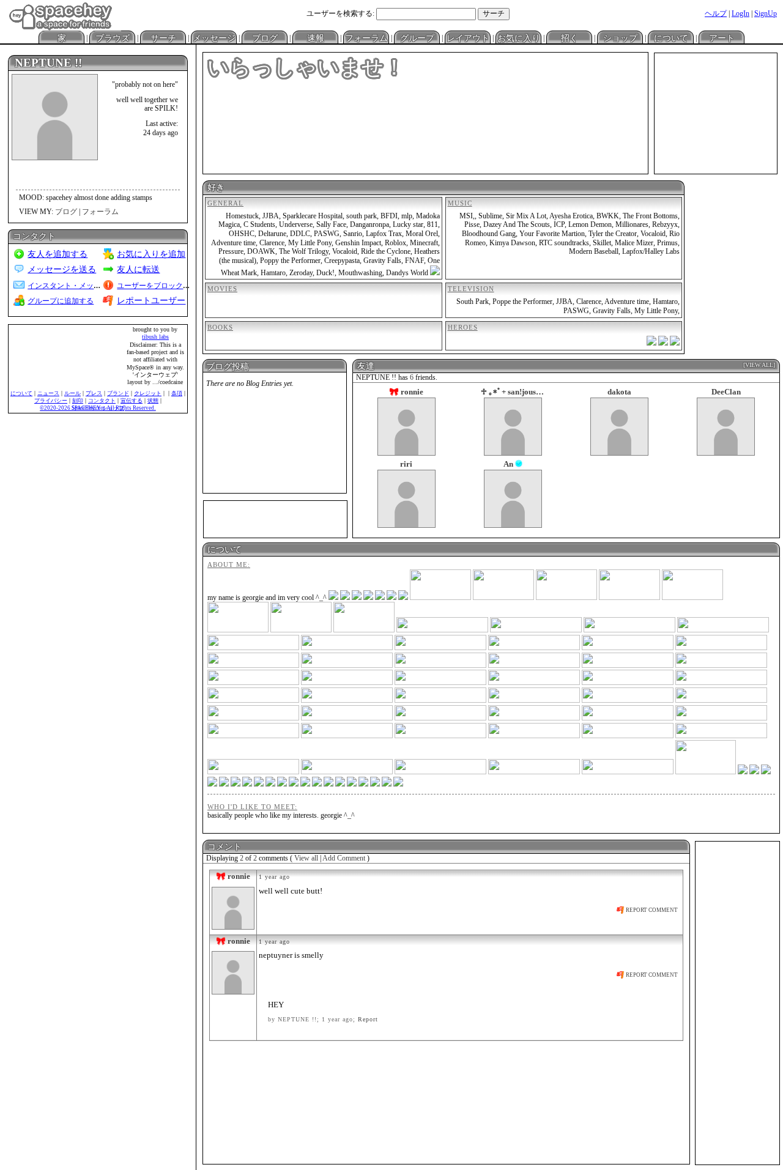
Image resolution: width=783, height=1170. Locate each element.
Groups (417, 37)
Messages (214, 37)
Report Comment (651, 910)
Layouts (468, 37)
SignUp (765, 13)
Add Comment (343, 858)
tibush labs (155, 336)
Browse (112, 37)
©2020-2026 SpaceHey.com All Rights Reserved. (97, 408)
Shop (671, 37)
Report (368, 1019)
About (721, 37)
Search (494, 14)
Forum (366, 37)
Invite (569, 37)
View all (306, 858)
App (620, 37)
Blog (265, 37)
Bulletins (315, 37)
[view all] (759, 364)
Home (61, 37)
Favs (518, 37)
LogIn (740, 13)
